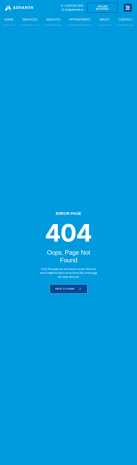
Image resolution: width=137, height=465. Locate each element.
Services (29, 19)
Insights (53, 19)
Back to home (65, 288)
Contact (125, 19)
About (104, 19)
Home (8, 19)
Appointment (79, 19)
